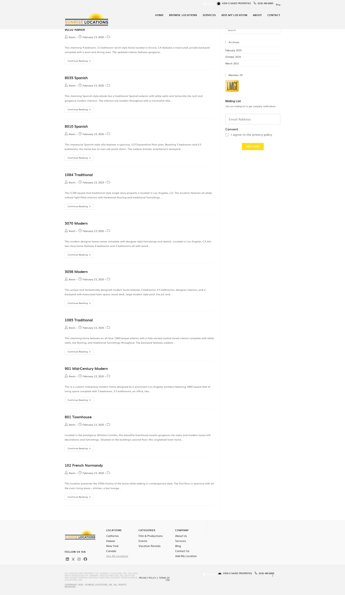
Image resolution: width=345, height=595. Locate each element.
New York (112, 546)
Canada (111, 551)
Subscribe (252, 146)
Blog (278, 4)
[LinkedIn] (67, 559)
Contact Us (182, 551)
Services (180, 541)
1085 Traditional (79, 319)
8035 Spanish (76, 77)
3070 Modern (76, 223)
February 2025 (233, 50)
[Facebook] (85, 559)
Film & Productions (151, 536)
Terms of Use (164, 579)
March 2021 (232, 63)
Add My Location (186, 556)
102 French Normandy (84, 465)
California (112, 536)
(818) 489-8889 (265, 3)
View (225, 3)
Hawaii (110, 541)
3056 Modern (76, 271)
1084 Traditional (79, 174)
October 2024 (233, 56)
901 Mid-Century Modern (86, 368)
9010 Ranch (75, 29)
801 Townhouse (78, 416)
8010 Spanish (76, 126)
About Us (181, 536)
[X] (73, 559)
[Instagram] (79, 559)
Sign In (210, 3)
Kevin (72, 37)
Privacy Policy (147, 577)
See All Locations (117, 556)
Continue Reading (81, 60)
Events (143, 541)
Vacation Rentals (149, 546)
